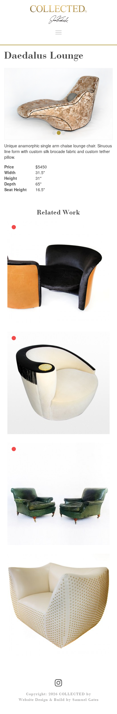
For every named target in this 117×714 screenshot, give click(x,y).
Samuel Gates (85, 700)
